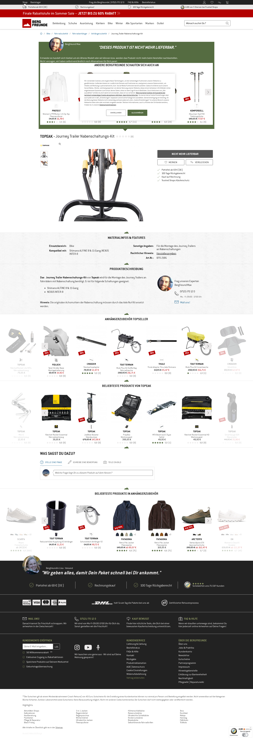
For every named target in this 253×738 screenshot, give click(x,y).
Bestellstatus (133, 647)
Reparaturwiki (197, 682)
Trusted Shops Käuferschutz (175, 180)
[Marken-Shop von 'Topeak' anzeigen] (45, 145)
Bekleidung (59, 23)
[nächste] (208, 92)
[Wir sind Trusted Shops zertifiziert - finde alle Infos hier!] (187, 585)
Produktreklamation (136, 663)
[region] (127, 97)
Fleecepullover (82, 722)
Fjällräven (184, 720)
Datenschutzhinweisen (108, 105)
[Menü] (250, 728)
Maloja (182, 715)
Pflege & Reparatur (32, 720)
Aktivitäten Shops (31, 710)
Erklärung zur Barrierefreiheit (192, 674)
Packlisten (28, 717)
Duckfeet (184, 713)
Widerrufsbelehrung (136, 674)
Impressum (184, 666)
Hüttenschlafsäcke (136, 710)
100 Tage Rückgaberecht (143, 7)
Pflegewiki (183, 682)
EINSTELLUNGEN (116, 113)
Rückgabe (131, 659)
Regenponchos (82, 715)
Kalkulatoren (29, 713)
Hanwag (183, 717)
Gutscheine (184, 659)
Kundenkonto (185, 651)
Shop (25, 2)
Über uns (182, 644)
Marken (149, 23)
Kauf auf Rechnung (171, 176)
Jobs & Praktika (186, 647)
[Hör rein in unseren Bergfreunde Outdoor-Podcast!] (100, 648)
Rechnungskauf (87, 7)
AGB (128, 666)
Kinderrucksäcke (135, 717)
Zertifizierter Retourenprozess (184, 602)
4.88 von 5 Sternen (201, 7)
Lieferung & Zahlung (136, 644)
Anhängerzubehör (99, 33)
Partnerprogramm (187, 663)
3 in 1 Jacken (82, 710)
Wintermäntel (82, 717)
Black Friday (29, 722)
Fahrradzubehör (61, 33)
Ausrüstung (86, 23)
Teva (182, 710)
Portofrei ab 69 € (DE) (37, 7)
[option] (102, 185)
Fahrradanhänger (79, 33)
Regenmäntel (82, 713)
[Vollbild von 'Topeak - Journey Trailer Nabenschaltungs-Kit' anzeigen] (60, 144)
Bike (110, 23)
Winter (119, 23)
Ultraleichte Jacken (84, 720)
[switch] (245, 735)
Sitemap (59, 727)
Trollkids (183, 722)
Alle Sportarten (134, 23)
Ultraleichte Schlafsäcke (138, 715)
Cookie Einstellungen (136, 670)
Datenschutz (138, 666)
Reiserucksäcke (135, 713)
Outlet (160, 23)
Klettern (100, 23)
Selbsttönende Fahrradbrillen (140, 722)
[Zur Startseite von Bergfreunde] (35, 23)
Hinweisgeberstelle (188, 670)
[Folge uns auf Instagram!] (79, 648)
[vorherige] (45, 92)
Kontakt (130, 655)
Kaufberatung (30, 715)
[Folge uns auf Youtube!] (90, 648)
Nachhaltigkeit (185, 678)
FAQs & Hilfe (132, 651)
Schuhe (72, 23)
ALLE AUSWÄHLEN (137, 113)
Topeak (46, 136)
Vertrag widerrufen (135, 677)
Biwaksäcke (133, 720)
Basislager (35, 2)
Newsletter (183, 655)
